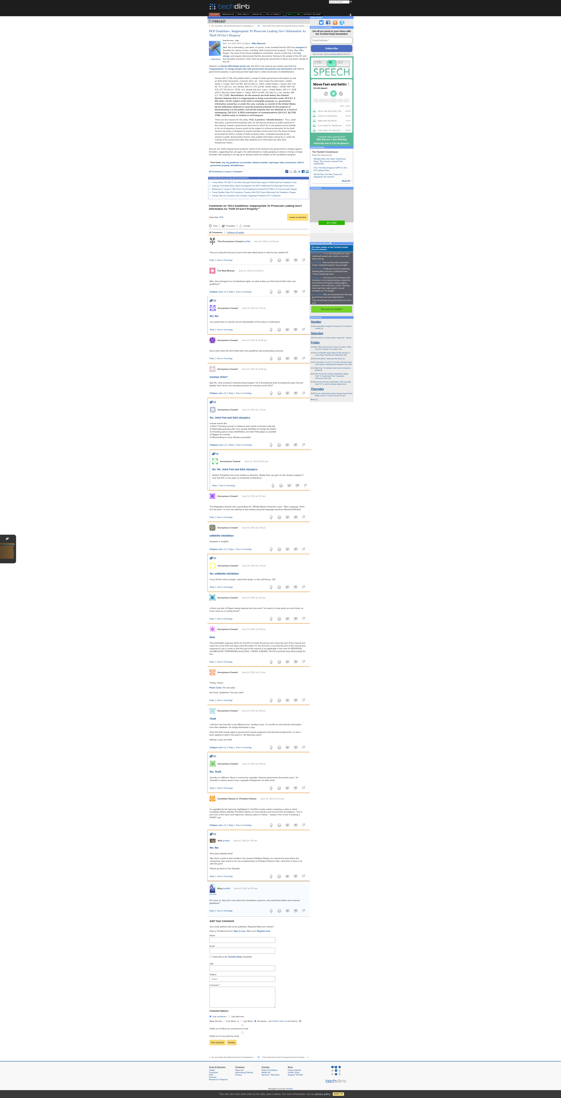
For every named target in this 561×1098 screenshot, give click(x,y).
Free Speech (243, 14)
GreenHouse (228, 14)
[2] (213, 300)
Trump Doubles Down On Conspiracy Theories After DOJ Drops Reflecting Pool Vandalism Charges (254, 192)
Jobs (298, 14)
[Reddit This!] (295, 171)
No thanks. (262, 1021)
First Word (231, 1021)
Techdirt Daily (235, 957)
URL (211, 964)
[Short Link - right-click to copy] (286, 171)
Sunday (316, 321)
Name (212, 935)
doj (223, 163)
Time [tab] (215, 226)
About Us (239, 1070)
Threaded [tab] (230, 226)
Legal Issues (216, 59)
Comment (214, 985)
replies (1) (217, 292)
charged (300, 47)
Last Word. (248, 1021)
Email (212, 946)
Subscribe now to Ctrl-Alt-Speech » (332, 143)
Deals (290, 14)
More (313, 399)
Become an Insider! (331, 309)
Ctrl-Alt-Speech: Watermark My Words (329, 359)
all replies (235, 232)
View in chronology (225, 260)
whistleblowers (237, 165)
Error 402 (257, 14)
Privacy (238, 1075)
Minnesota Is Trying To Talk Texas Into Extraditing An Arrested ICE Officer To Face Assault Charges (254, 189)
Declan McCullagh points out (235, 66)
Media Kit (266, 1072)
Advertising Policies (244, 1072)
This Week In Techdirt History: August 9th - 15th (332, 338)
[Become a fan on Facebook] (328, 22)
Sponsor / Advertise (270, 1075)
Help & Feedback (269, 1070)
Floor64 (289, 1088)
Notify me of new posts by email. (224, 1036)
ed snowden (245, 163)
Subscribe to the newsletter (232, 957)
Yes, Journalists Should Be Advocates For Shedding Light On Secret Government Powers (245, 26)
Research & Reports (218, 1079)
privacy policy (336, 54)
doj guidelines (232, 163)
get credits (273, 1021)
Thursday (317, 388)
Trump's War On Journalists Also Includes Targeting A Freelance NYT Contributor (246, 196)
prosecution (290, 163)
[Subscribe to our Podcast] (342, 22)
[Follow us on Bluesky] (321, 22)
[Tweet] (299, 171)
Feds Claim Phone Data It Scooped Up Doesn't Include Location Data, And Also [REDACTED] (298, 26)
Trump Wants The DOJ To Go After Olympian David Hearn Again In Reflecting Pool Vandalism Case (254, 182)
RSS (221, 217)
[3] (215, 454)
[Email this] (290, 171)
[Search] (351, 2)
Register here (263, 931)
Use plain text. (237, 1016)
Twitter (212, 1070)
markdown (221, 1016)
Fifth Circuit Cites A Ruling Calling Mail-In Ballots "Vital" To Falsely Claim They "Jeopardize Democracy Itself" (331, 376)
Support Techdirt (312, 14)
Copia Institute (294, 1070)
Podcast (212, 1077)
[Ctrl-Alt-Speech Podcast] (331, 68)
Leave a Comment (233, 171)
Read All (347, 181)
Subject (212, 974)
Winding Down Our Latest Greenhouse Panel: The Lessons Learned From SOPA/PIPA (330, 161)
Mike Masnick (259, 43)
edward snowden (260, 163)
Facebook (213, 1072)
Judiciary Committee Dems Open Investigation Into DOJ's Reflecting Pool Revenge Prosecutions (253, 186)
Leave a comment (297, 217)
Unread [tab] (246, 226)
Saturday (317, 333)
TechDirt (214, 14)
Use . (220, 1016)
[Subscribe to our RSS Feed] (335, 22)
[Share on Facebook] (303, 171)
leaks (281, 163)
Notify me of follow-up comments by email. (229, 1028)
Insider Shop (293, 1072)
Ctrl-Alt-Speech (273, 14)
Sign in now (239, 931)
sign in (282, 1021)
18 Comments (216, 171)
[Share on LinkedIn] (307, 171)
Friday (315, 342)
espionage (273, 163)
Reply (211, 260)
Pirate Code (215, 687)
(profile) (246, 241)
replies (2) (217, 393)
